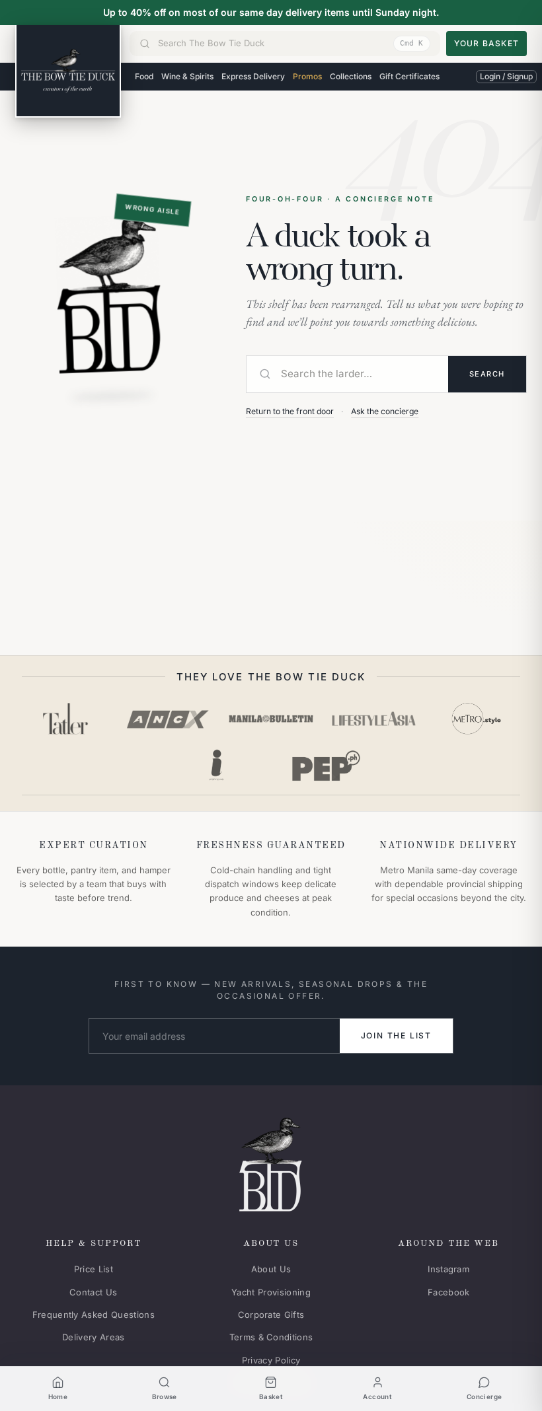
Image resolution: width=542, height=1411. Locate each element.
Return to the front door (290, 411)
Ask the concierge (384, 411)
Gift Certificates (409, 76)
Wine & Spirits (187, 76)
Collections (350, 76)
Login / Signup (506, 76)
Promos (307, 76)
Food (144, 76)
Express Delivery (253, 76)
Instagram (448, 1269)
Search (487, 374)
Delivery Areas (93, 1337)
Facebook (449, 1292)
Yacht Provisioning (271, 1292)
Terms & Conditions (271, 1337)
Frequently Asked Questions (93, 1314)
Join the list (396, 1035)
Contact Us (93, 1292)
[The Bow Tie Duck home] (68, 71)
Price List (93, 1269)
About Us (271, 1269)
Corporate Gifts (271, 1314)
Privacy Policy (271, 1360)
